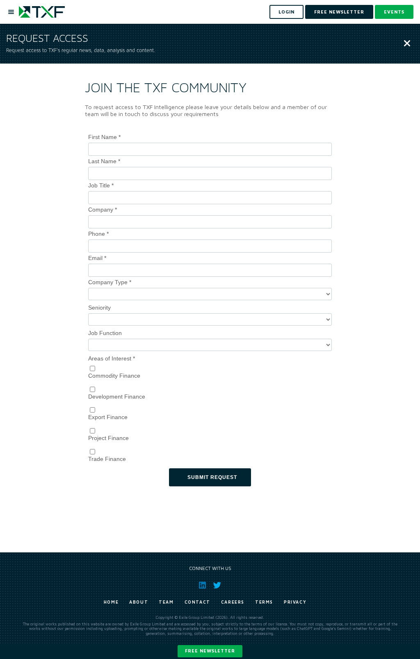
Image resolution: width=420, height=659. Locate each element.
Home (111, 602)
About (138, 602)
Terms (264, 602)
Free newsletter (210, 650)
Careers (232, 602)
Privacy (295, 602)
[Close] (407, 44)
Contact (197, 602)
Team (166, 602)
